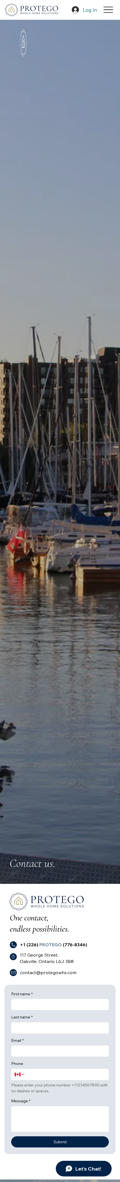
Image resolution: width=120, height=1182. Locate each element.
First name (22, 993)
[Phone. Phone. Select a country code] (20, 1074)
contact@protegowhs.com (48, 972)
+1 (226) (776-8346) (53, 944)
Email (17, 1040)
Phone (17, 1063)
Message (20, 1100)
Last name (22, 1017)
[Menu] (108, 10)
